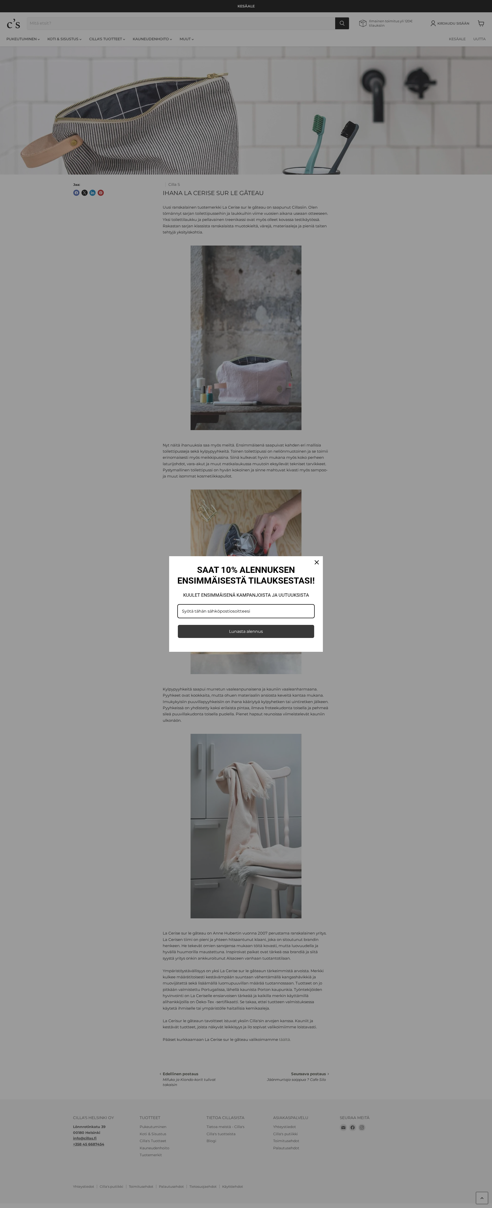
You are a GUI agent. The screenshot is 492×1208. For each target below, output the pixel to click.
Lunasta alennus (246, 631)
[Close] (317, 562)
